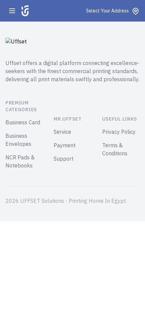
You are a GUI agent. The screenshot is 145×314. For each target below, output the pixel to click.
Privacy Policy (119, 132)
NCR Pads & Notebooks (20, 162)
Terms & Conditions (114, 150)
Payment (65, 146)
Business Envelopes (18, 140)
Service (62, 132)
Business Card (22, 123)
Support (64, 159)
